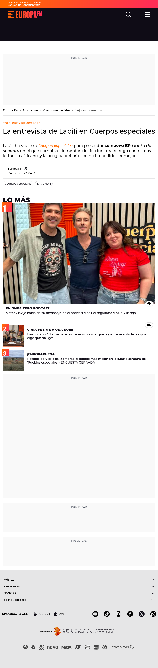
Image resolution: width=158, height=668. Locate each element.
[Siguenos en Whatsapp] (153, 616)
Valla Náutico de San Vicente (24, 2)
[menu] (147, 14)
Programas (31, 110)
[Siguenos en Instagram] (118, 616)
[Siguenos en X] (142, 616)
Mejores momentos (88, 110)
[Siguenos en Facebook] (130, 616)
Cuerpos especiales (57, 110)
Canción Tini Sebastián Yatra (24, 4)
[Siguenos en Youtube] (95, 616)
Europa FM (11, 110)
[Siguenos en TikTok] (107, 616)
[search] (128, 15)
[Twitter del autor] (25, 168)
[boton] (116, 579)
